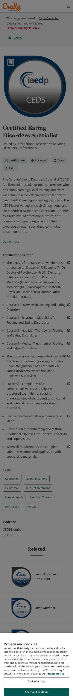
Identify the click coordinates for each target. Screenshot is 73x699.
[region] (36, 666)
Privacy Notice (55, 673)
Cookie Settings (36, 681)
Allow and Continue (36, 692)
